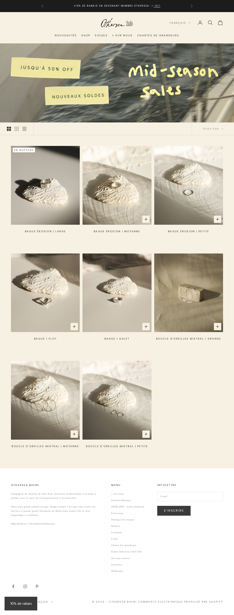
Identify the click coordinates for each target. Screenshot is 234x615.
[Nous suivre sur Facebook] (13, 586)
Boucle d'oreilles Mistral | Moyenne (45, 446)
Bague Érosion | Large (45, 231)
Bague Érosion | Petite (188, 231)
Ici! (157, 6)
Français (178, 23)
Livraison (116, 532)
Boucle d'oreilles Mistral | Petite (117, 446)
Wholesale (117, 571)
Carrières (116, 564)
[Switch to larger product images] (9, 129)
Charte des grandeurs (123, 545)
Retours (115, 526)
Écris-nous (117, 513)
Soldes (101, 35)
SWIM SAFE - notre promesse (127, 506)
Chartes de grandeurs (158, 35)
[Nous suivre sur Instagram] (25, 586)
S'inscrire (174, 510)
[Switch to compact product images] (24, 129)
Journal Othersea (121, 500)
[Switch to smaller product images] (17, 129)
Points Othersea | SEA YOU (126, 551)
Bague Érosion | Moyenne (117, 231)
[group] (117, 83)
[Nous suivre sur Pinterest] (37, 586)
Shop (85, 35)
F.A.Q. (114, 538)
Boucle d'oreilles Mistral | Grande (188, 338)
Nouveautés (66, 35)
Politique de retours (122, 519)
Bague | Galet (116, 338)
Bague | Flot (45, 338)
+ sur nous (122, 35)
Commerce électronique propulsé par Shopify (180, 602)
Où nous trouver (120, 558)
